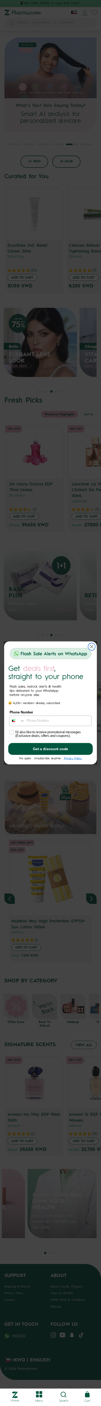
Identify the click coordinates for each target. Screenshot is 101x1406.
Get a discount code (50, 749)
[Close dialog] (91, 646)
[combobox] (17, 721)
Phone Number (21, 712)
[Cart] (87, 1394)
